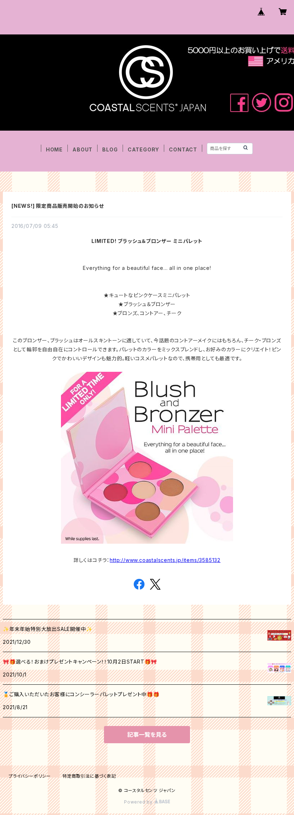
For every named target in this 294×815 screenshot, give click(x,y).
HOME (54, 149)
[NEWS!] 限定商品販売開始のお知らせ (57, 206)
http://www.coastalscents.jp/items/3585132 (165, 560)
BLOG (110, 149)
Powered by (139, 802)
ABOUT (82, 149)
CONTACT (183, 149)
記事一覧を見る (147, 734)
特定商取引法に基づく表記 (89, 776)
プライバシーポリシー (30, 776)
